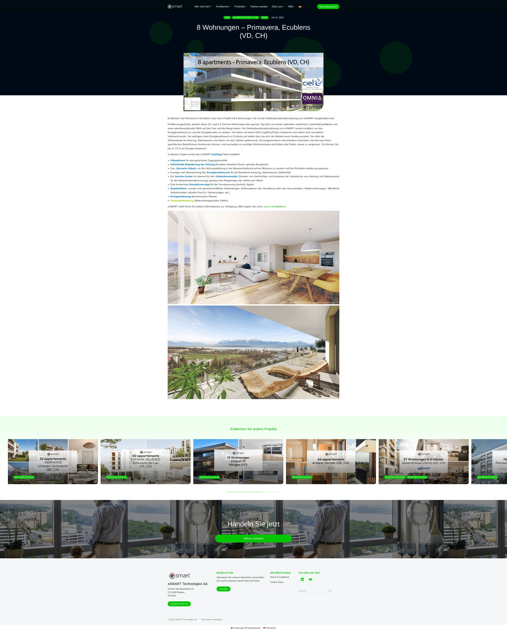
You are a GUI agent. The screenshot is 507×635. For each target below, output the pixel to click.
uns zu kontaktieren (274, 206)
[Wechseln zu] (301, 7)
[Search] (330, 591)
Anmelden (223, 589)
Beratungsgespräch (328, 7)
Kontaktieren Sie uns (179, 604)
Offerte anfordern (253, 538)
